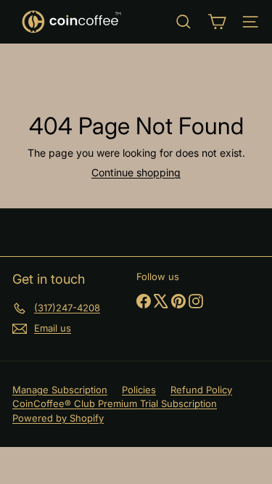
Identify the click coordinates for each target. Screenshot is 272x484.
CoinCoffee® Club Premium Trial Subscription (114, 403)
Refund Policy (201, 389)
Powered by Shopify (58, 418)
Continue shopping (136, 172)
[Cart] (217, 22)
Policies (139, 389)
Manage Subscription (59, 389)
